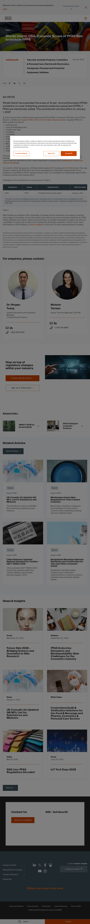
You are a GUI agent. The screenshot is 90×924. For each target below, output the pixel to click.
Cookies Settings (21, 153)
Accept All (68, 153)
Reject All (51, 153)
